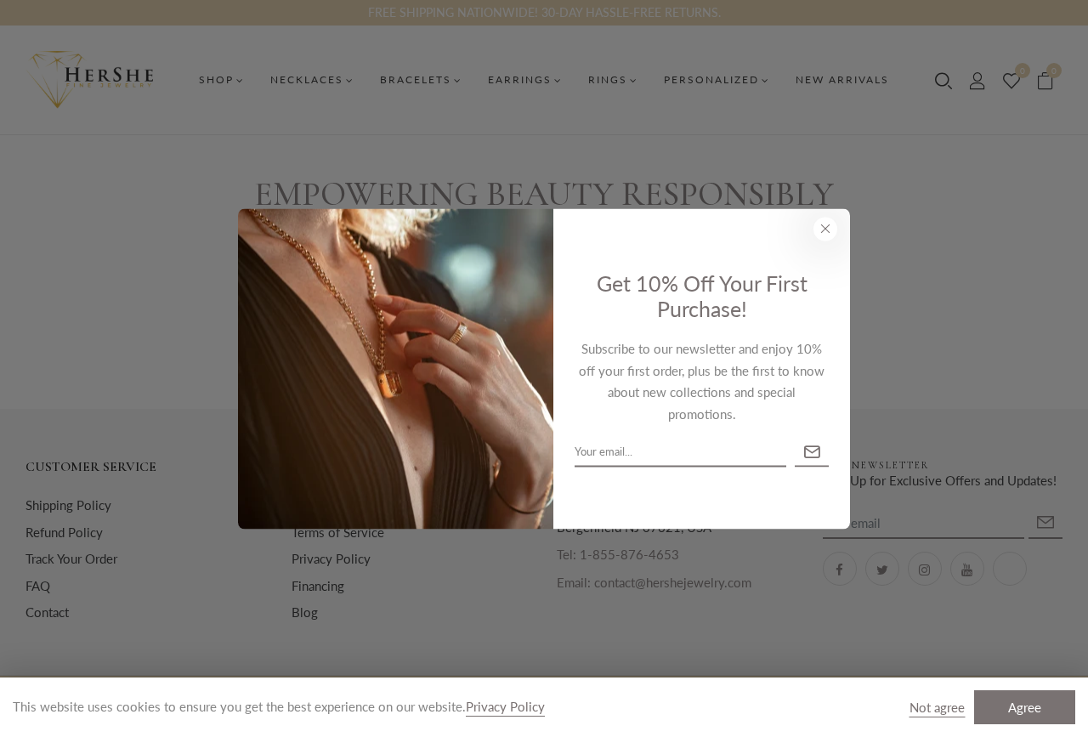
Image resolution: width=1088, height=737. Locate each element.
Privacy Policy (505, 706)
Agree (1024, 707)
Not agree (937, 707)
